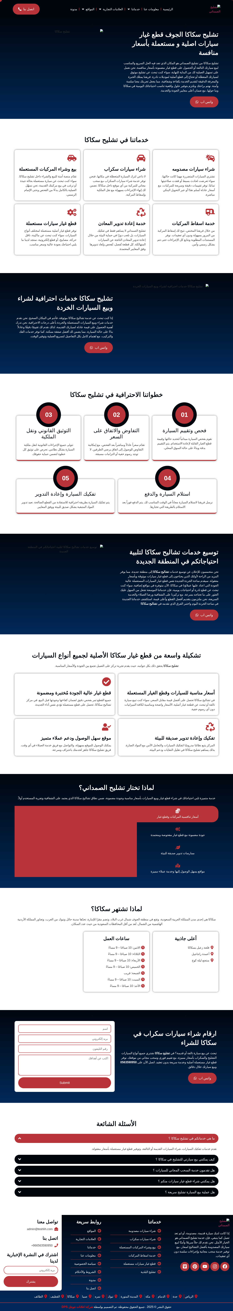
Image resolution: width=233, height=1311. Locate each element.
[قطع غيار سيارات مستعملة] (71, 212)
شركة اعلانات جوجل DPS (77, 1306)
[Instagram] (214, 1266)
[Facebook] (224, 1266)
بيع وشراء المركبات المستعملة (47, 169)
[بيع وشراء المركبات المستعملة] (71, 158)
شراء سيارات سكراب (125, 169)
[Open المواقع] (83, 9)
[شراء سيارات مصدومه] (210, 158)
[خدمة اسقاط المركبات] (210, 212)
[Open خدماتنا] (129, 9)
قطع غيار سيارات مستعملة (51, 223)
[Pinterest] (194, 1266)
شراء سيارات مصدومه (193, 169)
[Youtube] (204, 1266)
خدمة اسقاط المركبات (193, 223)
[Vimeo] (184, 1266)
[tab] (177, 814)
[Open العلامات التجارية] (100, 9)
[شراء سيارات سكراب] (141, 158)
